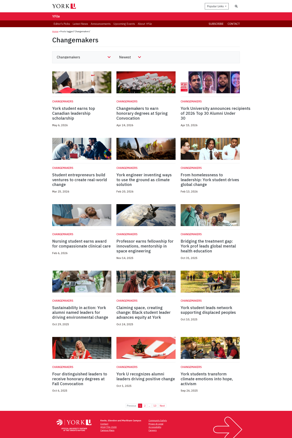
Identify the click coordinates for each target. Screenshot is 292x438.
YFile (56, 16)
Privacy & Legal (156, 423)
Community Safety (158, 420)
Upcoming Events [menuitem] (124, 23)
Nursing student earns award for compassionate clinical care (81, 243)
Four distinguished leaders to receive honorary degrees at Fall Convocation (79, 378)
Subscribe (216, 23)
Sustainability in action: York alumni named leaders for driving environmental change (80, 312)
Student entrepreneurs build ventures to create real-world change (79, 179)
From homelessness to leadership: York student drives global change (210, 179)
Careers (153, 430)
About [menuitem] (145, 23)
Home (55, 31)
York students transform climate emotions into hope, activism (207, 378)
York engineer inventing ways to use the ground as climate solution (144, 179)
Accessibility (155, 427)
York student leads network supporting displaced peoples (208, 310)
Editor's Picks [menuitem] (62, 23)
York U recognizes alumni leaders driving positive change (145, 376)
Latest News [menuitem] (80, 23)
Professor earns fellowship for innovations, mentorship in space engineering (145, 246)
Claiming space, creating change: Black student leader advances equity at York (143, 312)
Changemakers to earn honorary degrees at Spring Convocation (142, 113)
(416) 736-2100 (108, 427)
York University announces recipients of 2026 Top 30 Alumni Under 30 (215, 113)
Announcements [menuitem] (101, 23)
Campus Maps (107, 430)
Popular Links (215, 6)
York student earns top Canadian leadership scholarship (73, 113)
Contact (234, 23)
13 (154, 405)
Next (162, 405)
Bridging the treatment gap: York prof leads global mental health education (208, 246)
